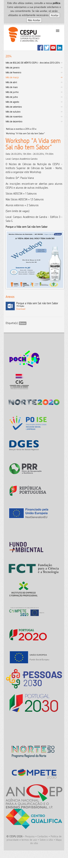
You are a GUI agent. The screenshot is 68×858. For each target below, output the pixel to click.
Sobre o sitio (46, 839)
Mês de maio (12, 87)
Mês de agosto (12, 101)
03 (33, 128)
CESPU (23, 38)
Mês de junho (12, 91)
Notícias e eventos (14, 128)
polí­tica (56, 3)
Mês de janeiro (12, 67)
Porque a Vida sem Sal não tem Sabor (37, 304)
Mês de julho (12, 96)
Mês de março (12, 77)
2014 (27, 128)
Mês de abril (11, 82)
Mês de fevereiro (13, 72)
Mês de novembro (14, 116)
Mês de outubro (13, 111)
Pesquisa (30, 836)
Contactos (42, 836)
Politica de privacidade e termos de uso (34, 838)
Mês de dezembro (14, 121)
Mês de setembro (14, 106)
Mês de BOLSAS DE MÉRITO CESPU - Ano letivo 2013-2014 (33, 62)
